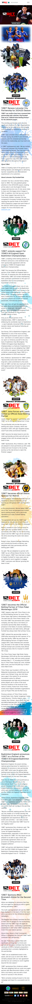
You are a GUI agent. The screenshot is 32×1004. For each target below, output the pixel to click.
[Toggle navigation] (28, 2)
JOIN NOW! (16, 95)
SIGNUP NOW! (16, 23)
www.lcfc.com (5, 210)
